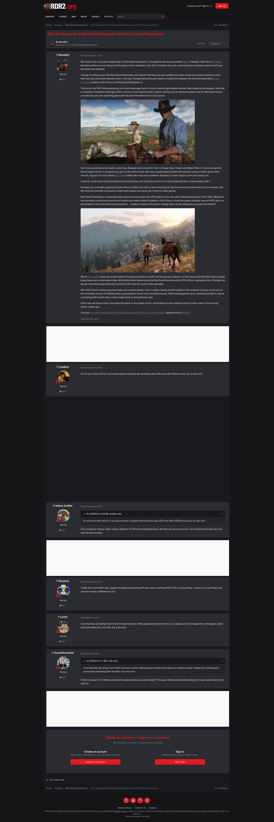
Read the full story (90, 318)
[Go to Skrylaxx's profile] (63, 591)
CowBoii (64, 367)
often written (94, 276)
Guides (63, 16)
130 (63, 530)
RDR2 (186, 312)
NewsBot (63, 41)
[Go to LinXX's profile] (63, 626)
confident (217, 61)
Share (202, 43)
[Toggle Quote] (84, 514)
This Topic (152, 16)
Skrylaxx (64, 581)
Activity (108, 16)
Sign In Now (180, 761)
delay (186, 61)
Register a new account (95, 761)
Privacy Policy (125, 808)
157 (63, 641)
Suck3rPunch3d (63, 653)
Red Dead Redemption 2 (86, 44)
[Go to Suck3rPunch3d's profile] (63, 662)
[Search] (163, 16)
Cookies (152, 808)
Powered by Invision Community (137, 816)
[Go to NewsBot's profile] (51, 43)
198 (63, 677)
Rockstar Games (120, 811)
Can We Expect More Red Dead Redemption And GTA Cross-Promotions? (127, 312)
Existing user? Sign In (198, 5)
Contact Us (140, 808)
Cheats (95, 16)
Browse (50, 16)
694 (63, 79)
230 (63, 605)
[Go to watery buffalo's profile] (63, 515)
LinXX (64, 617)
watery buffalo (63, 505)
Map (74, 16)
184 (63, 391)
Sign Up (221, 5)
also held (119, 175)
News (84, 16)
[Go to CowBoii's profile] (63, 377)
